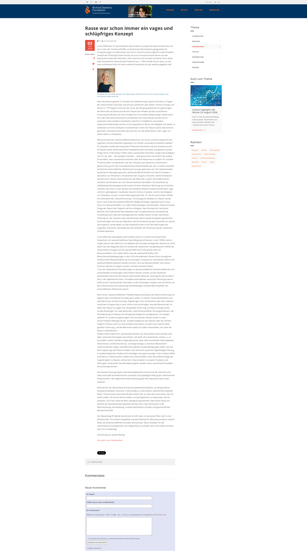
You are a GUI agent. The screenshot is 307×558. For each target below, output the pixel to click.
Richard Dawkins (210, 154)
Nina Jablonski (111, 41)
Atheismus (195, 162)
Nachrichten (198, 57)
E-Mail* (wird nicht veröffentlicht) (100, 502)
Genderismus (196, 166)
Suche (210, 2)
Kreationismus (196, 154)
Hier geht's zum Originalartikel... (110, 440)
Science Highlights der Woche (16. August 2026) (204, 111)
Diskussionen (198, 62)
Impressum (214, 10)
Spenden (170, 10)
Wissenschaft (198, 46)
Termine (194, 158)
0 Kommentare (96, 462)
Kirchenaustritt (214, 150)
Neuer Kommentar (95, 487)
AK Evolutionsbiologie (207, 158)
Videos (212, 162)
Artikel (184, 10)
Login (218, 2)
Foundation (197, 36)
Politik (195, 52)
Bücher (195, 67)
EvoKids (204, 150)
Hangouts (195, 150)
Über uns (198, 10)
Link (164, 515)
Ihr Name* (90, 494)
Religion (196, 41)
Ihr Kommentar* (93, 510)
